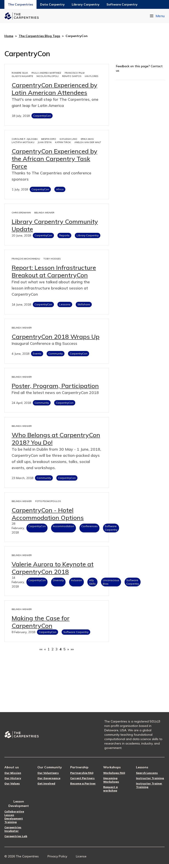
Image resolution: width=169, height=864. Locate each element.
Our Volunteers (48, 772)
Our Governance (48, 778)
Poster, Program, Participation (55, 386)
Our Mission (12, 772)
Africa (60, 189)
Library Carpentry (85, 4)
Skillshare (83, 304)
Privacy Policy (57, 856)
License (81, 856)
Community (55, 353)
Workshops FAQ (114, 772)
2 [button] (52, 649)
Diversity (58, 580)
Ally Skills (92, 581)
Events (37, 353)
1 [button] (49, 649)
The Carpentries (20, 4)
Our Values (12, 783)
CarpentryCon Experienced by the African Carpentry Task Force (54, 158)
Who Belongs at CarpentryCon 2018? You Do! (56, 438)
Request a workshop (110, 788)
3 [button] (56, 649)
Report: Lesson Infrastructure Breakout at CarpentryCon (54, 271)
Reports (64, 235)
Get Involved (46, 783)
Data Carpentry (52, 4)
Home (8, 36)
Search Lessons (147, 772)
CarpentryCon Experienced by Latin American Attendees (54, 88)
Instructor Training (150, 778)
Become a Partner (83, 783)
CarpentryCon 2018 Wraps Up (55, 336)
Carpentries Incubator (12, 829)
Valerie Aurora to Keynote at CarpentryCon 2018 (53, 567)
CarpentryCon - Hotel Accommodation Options (48, 513)
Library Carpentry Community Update (55, 225)
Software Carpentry (122, 4)
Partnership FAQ (82, 772)
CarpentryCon (42, 115)
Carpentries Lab (15, 836)
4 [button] (60, 649)
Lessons (64, 304)
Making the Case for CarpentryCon (41, 621)
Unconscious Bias (111, 581)
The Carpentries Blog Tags (39, 36)
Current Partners (82, 778)
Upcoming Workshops (111, 779)
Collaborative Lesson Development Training (14, 817)
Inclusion (76, 580)
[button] (40, 649)
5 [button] (64, 649)
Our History (12, 778)
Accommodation (63, 526)
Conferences (89, 526)
